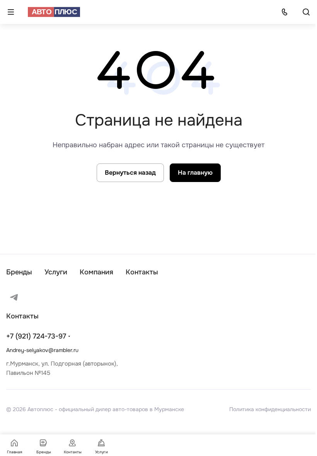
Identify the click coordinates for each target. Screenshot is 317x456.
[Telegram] (14, 297)
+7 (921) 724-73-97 (36, 336)
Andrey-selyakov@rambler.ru (42, 350)
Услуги (55, 272)
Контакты (142, 272)
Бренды (19, 272)
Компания (96, 272)
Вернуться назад (130, 172)
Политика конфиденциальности (270, 409)
